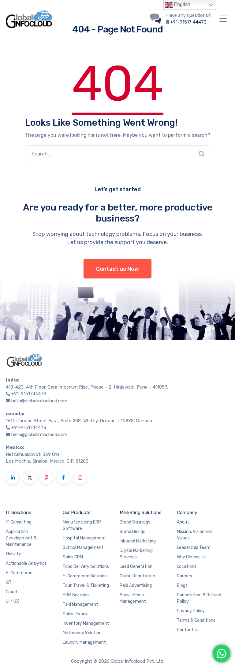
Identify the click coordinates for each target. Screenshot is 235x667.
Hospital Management (84, 538)
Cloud (11, 591)
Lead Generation (136, 566)
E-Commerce (19, 573)
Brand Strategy (135, 522)
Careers (184, 576)
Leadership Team (194, 547)
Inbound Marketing (138, 541)
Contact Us (188, 629)
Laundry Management (84, 642)
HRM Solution (76, 595)
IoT (9, 582)
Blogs (182, 585)
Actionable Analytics (26, 563)
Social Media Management (133, 598)
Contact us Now (117, 269)
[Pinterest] (46, 478)
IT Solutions (18, 512)
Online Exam (75, 614)
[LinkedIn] (13, 478)
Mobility (13, 554)
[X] (29, 478)
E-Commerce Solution (85, 576)
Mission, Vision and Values (195, 535)
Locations (186, 566)
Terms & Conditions (196, 620)
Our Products (77, 512)
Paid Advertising (136, 585)
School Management (83, 547)
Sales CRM (73, 557)
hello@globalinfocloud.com (39, 401)
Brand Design (132, 531)
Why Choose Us (192, 557)
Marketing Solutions (141, 512)
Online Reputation (137, 576)
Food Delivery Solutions (86, 566)
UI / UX (12, 601)
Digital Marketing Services (136, 554)
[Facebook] (63, 478)
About (183, 522)
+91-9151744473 (28, 394)
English (181, 4)
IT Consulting (19, 522)
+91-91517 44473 (188, 22)
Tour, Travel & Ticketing (86, 585)
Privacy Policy (191, 610)
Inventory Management (86, 623)
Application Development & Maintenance (21, 538)
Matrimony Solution (82, 632)
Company (187, 512)
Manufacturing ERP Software (82, 525)
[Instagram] (80, 478)
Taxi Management (80, 604)
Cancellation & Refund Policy (199, 598)
